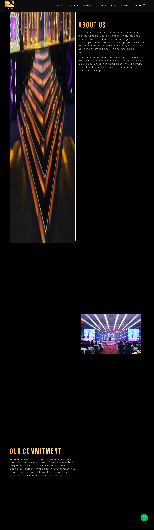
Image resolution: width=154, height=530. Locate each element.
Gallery (102, 5)
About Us (73, 5)
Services (88, 5)
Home (60, 5)
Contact (125, 5)
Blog (113, 5)
